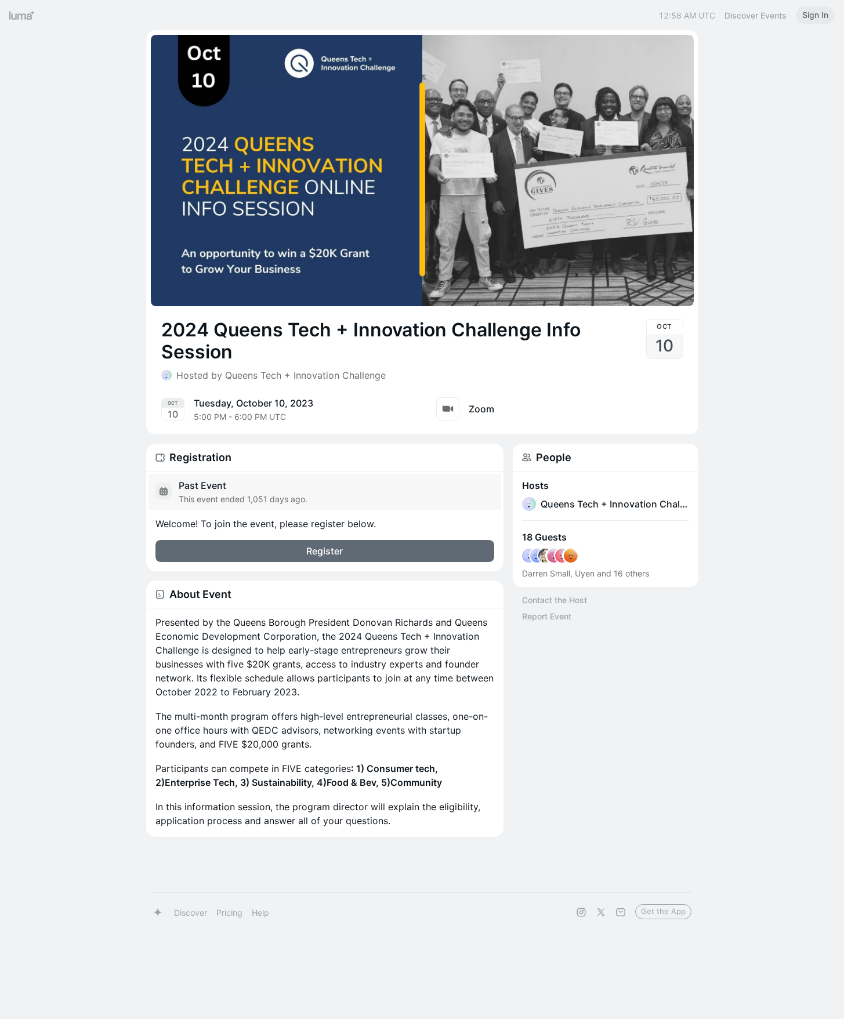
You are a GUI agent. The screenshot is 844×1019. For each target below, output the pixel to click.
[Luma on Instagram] (581, 912)
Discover (190, 913)
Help (260, 913)
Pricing (229, 913)
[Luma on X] (601, 912)
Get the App (663, 911)
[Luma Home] (22, 15)
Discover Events (756, 15)
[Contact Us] (621, 912)
